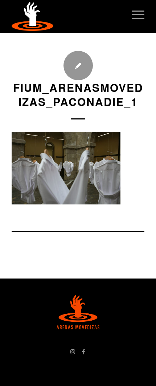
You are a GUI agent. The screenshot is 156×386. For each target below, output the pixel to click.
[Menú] (134, 14)
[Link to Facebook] (83, 351)
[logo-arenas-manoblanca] (65, 16)
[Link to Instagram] (72, 351)
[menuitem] (134, 14)
